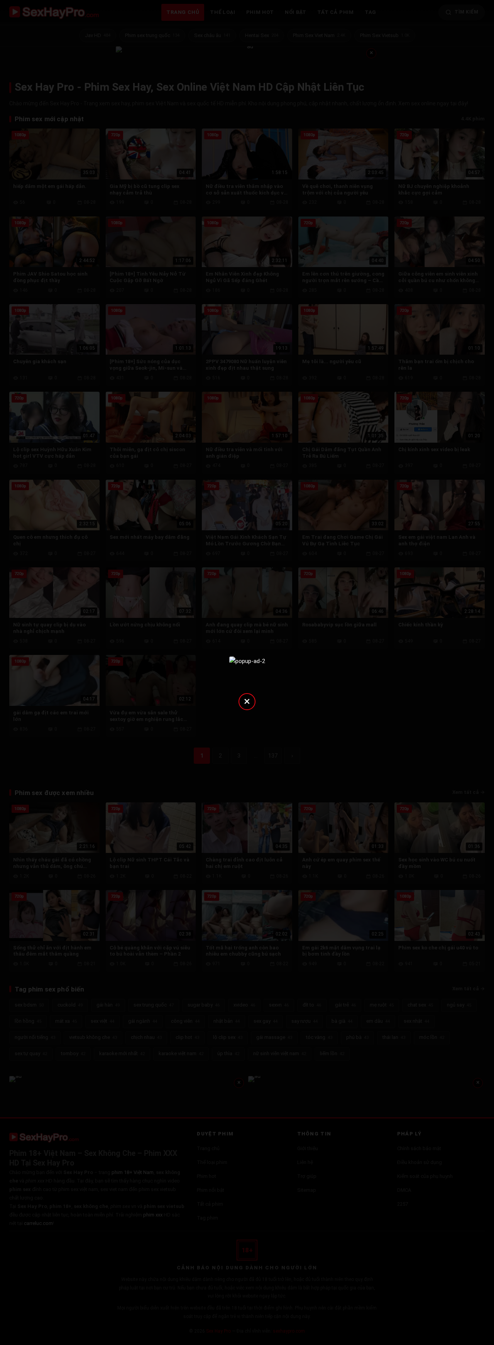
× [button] (247, 701)
